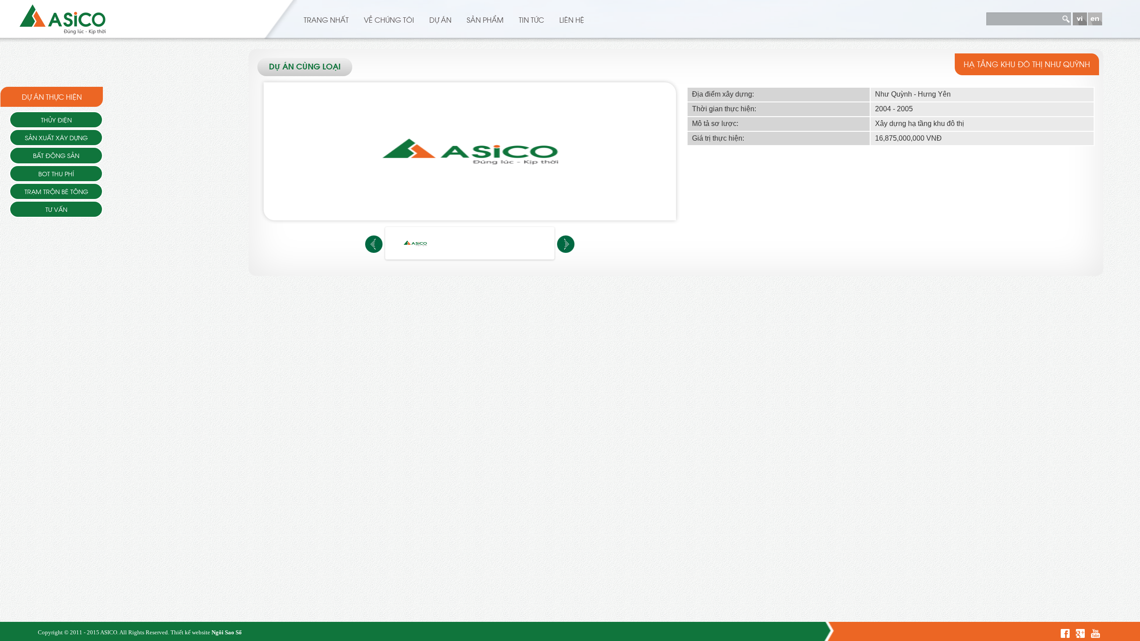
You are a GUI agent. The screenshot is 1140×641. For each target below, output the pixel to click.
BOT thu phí (56, 173)
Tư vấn (56, 209)
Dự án (440, 19)
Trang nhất (326, 19)
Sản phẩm (485, 19)
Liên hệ (571, 19)
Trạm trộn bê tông (56, 191)
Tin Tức (531, 19)
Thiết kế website (190, 632)
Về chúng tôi (389, 19)
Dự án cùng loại (305, 67)
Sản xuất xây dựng (56, 137)
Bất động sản (56, 155)
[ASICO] (63, 17)
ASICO (108, 632)
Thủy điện (56, 119)
